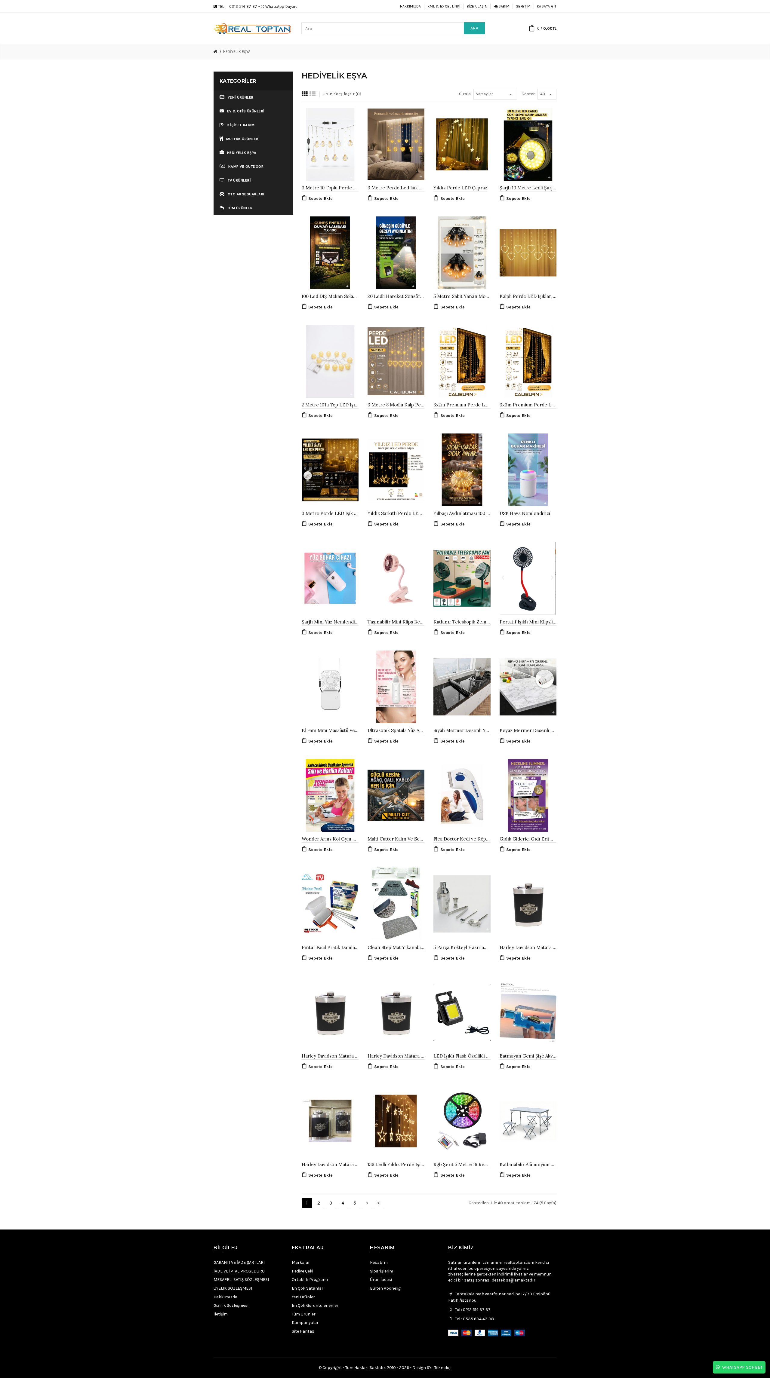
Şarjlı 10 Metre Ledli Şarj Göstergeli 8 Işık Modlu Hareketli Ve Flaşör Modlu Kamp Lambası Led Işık (528, 188)
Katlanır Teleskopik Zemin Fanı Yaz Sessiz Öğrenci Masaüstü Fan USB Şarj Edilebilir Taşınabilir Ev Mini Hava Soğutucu (461, 622)
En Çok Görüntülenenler (315, 1305)
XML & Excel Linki (443, 6)
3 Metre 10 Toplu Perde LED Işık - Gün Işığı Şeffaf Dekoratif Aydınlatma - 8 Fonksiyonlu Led (330, 188)
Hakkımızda (410, 6)
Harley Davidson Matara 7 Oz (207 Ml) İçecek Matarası (330, 1056)
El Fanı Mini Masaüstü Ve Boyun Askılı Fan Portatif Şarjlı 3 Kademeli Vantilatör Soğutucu (330, 730)
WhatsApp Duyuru (281, 6)
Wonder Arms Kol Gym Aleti (330, 839)
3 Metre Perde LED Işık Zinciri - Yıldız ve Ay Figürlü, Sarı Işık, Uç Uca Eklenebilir (330, 513)
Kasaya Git (546, 6)
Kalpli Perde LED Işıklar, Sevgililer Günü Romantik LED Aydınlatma (528, 296)
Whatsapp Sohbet (741, 1367)
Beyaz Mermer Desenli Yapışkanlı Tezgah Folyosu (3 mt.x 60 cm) (528, 730)
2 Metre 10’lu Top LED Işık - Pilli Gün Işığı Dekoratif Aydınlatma (330, 405)
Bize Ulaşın (477, 6)
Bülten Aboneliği (386, 1288)
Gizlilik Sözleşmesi (231, 1305)
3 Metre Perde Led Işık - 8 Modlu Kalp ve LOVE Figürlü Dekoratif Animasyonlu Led (396, 188)
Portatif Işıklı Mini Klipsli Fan (528, 622)
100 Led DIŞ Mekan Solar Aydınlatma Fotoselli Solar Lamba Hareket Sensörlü (330, 296)
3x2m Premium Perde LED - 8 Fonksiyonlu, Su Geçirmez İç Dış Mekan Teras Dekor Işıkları (461, 405)
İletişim (221, 1314)
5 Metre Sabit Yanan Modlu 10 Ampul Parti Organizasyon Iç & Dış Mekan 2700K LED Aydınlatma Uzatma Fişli (461, 296)
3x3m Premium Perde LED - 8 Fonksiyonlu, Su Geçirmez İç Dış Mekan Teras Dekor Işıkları (528, 405)
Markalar (301, 1262)
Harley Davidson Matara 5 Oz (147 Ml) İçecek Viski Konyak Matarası (528, 947)
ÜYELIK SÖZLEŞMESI (233, 1288)
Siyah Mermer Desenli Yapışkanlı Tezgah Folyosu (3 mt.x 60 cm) (461, 730)
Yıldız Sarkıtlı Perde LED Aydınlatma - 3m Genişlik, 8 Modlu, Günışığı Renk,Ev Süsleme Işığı (396, 513)
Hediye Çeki (302, 1271)
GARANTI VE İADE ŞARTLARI (239, 1262)
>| (379, 1203)
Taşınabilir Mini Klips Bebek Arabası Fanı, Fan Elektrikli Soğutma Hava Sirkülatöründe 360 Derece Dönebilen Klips (396, 622)
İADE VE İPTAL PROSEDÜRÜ (239, 1271)
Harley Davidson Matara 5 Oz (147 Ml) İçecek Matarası (396, 1056)
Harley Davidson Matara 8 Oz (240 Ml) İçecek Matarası (330, 1164)
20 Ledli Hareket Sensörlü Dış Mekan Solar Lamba (396, 296)
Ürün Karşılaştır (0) (342, 93)
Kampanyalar (305, 1322)
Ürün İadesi (381, 1279)
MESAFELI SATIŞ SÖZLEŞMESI (241, 1279)
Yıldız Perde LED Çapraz (460, 188)
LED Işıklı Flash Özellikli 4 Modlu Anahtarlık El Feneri (461, 1056)
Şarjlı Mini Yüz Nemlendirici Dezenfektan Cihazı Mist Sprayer (330, 622)
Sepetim (523, 6)
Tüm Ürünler (304, 1314)
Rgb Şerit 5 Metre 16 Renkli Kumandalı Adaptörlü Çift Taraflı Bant (461, 1164)
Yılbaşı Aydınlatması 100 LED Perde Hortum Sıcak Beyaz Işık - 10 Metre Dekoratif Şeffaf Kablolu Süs (461, 513)
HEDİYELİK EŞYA (236, 51)
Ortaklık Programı (310, 1279)
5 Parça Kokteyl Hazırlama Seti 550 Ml (461, 947)
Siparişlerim (381, 1271)
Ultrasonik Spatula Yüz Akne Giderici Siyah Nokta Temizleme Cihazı (396, 730)
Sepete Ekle (320, 198)
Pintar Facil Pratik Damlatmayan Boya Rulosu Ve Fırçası (330, 947)
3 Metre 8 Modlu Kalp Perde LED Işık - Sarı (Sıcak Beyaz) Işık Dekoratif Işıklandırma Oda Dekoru (396, 405)
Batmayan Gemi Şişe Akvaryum (528, 1056)
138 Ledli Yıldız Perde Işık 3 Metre (396, 1164)
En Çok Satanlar (307, 1288)
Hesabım (501, 6)
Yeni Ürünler (303, 1297)
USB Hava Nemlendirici (525, 513)
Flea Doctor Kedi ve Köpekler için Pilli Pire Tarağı (461, 839)
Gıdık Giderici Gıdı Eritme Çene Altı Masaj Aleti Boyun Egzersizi (528, 839)
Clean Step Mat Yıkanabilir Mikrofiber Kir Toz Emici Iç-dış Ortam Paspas (396, 947)
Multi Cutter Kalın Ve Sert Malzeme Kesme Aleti (396, 839)
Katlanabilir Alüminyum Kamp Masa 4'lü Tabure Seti (528, 1164)
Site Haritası (304, 1331)
